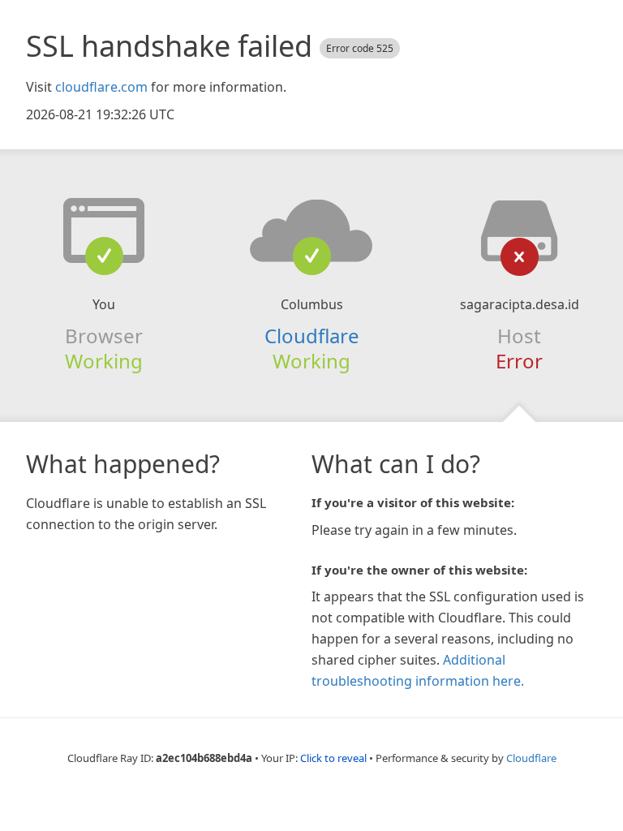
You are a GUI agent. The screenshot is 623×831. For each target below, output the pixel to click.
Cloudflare (311, 335)
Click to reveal (333, 758)
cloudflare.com (101, 87)
